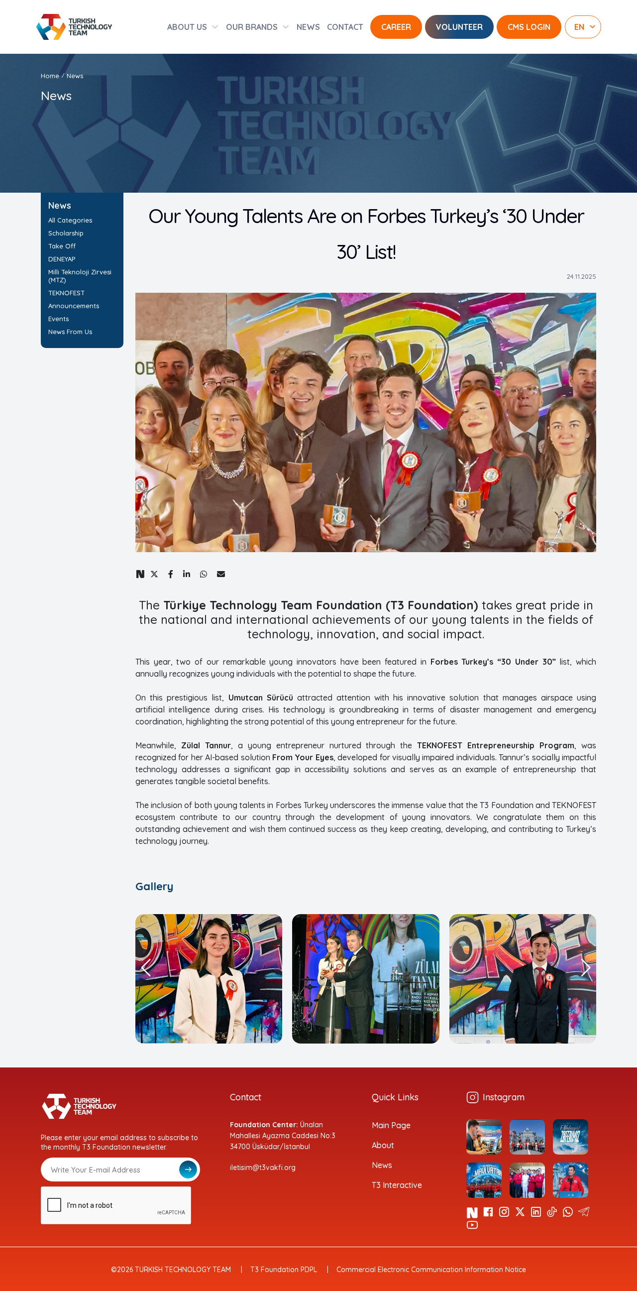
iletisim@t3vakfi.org (263, 1167)
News (382, 1165)
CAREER (396, 27)
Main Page (391, 1125)
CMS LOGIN (529, 27)
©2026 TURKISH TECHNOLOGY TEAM (171, 1269)
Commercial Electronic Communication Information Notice (431, 1269)
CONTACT (345, 27)
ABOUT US (187, 27)
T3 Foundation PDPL (283, 1269)
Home (50, 76)
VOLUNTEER (459, 27)
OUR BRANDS (252, 27)
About (383, 1145)
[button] (146, 968)
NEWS (308, 27)
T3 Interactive (397, 1185)
